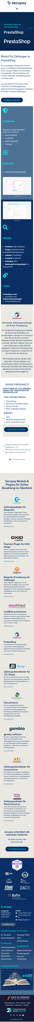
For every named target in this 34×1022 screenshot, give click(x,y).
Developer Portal (23, 935)
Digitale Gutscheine (24, 950)
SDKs (19, 938)
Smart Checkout (7, 950)
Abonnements (6, 959)
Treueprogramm (23, 953)
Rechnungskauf (11, 135)
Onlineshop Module (8, 947)
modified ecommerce (15, 611)
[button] (17, 8)
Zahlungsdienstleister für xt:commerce (17, 768)
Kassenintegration (8, 938)
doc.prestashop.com (13, 301)
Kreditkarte (9, 138)
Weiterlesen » (9, 526)
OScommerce (11, 702)
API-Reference (22, 941)
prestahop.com (11, 297)
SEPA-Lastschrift (11, 141)
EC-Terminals (6, 935)
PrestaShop (10, 642)
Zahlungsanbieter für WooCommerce (15, 803)
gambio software (13, 734)
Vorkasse (8, 144)
